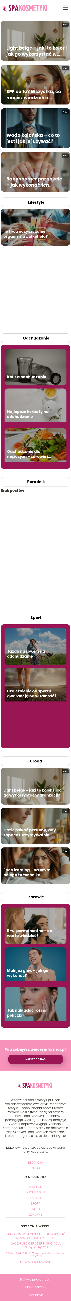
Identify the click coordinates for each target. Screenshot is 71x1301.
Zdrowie (36, 897)
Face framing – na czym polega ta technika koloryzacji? (27, 872)
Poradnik (36, 481)
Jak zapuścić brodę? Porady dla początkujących (35, 1245)
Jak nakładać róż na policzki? (26, 1013)
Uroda (36, 761)
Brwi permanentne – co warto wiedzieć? (29, 933)
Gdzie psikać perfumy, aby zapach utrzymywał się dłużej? (29, 832)
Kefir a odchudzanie (26, 376)
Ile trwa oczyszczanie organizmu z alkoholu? (25, 234)
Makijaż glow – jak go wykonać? (27, 973)
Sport (35, 617)
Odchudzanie (36, 338)
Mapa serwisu (35, 1287)
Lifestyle (36, 202)
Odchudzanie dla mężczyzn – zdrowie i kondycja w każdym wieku (32, 454)
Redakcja (35, 1162)
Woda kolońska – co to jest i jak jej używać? (33, 138)
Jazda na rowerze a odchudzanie (26, 654)
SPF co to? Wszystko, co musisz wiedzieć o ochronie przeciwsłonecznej (33, 94)
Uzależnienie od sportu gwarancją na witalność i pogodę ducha (31, 694)
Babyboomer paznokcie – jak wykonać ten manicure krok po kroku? (35, 182)
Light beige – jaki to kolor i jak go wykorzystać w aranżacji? (36, 51)
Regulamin (35, 1295)
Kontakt (35, 1168)
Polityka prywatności (35, 1279)
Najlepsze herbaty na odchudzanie (28, 414)
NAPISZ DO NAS (35, 1059)
